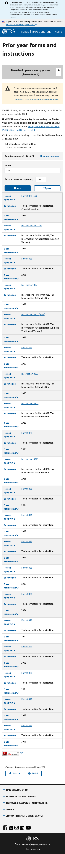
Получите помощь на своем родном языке (36, 99)
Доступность (32, 849)
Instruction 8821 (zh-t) (33, 314)
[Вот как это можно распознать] (32, 23)
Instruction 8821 (29, 285)
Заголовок (10, 205)
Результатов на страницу (19, 179)
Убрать (47, 188)
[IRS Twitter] (11, 827)
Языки (10, 809)
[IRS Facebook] (5, 827)
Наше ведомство (17, 789)
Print (35, 773)
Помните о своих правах (21, 796)
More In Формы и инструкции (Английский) (30, 72)
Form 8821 (26, 258)
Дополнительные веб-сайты (24, 815)
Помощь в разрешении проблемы (27, 802)
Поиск (25, 31)
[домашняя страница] (8, 31)
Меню (58, 31)
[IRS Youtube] (28, 827)
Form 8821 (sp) (29, 196)
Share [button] (16, 773)
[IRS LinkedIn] (22, 827)
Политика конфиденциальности (32, 844)
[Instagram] (16, 827)
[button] (41, 31)
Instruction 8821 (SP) (32, 225)
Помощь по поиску (50, 156)
